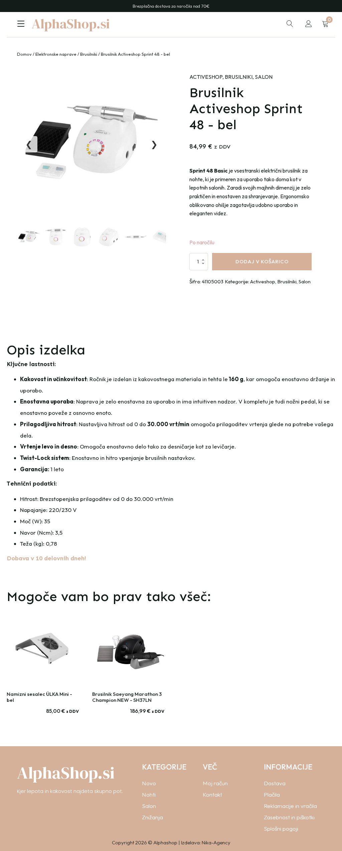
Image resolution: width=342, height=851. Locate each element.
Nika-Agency (216, 842)
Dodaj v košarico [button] (43, 719)
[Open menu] (20, 24)
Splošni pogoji (281, 828)
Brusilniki (88, 54)
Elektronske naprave (55, 54)
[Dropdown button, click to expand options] (290, 24)
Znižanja (152, 817)
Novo (149, 783)
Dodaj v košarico (262, 261)
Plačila (272, 794)
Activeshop (205, 76)
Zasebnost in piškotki (289, 817)
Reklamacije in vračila (290, 805)
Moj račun (215, 783)
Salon (264, 76)
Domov (24, 54)
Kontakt (212, 794)
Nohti (149, 794)
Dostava (275, 783)
